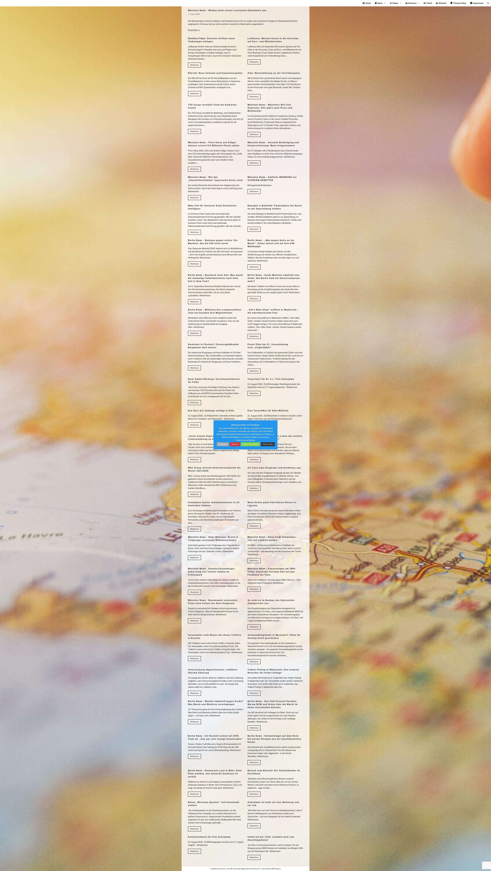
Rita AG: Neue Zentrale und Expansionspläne (215, 73)
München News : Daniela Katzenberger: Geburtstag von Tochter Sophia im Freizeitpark (211, 572)
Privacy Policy (268, 444)
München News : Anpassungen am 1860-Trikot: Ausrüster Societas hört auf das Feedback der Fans (272, 572)
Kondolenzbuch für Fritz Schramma (209, 837)
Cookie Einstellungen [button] (250, 444)
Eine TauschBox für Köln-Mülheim (268, 411)
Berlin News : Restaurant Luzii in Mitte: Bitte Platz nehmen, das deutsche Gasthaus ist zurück (215, 773)
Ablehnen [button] (234, 444)
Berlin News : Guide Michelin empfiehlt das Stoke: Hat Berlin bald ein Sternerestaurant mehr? (274, 278)
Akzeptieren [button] (222, 444)
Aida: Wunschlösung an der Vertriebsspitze (274, 73)
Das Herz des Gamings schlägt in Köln (211, 411)
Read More (193, 30)
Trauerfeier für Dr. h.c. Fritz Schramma (271, 379)
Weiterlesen (194, 65)
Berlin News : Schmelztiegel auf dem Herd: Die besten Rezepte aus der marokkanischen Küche (274, 739)
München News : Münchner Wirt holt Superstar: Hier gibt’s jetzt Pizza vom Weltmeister (270, 108)
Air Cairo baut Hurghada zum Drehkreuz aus (274, 468)
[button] (488, 3)
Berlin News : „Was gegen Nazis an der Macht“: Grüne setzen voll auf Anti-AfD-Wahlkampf (271, 243)
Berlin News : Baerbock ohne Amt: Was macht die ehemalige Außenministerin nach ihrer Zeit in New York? (215, 278)
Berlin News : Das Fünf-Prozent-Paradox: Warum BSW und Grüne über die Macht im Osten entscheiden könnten (273, 704)
